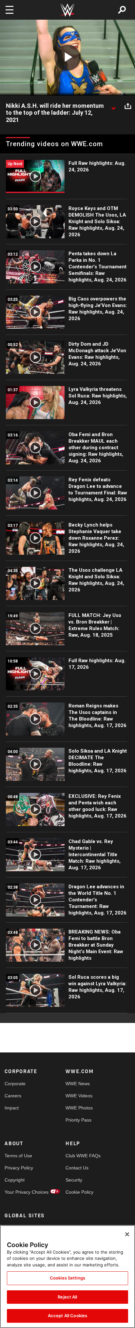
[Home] (67, 10)
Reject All (67, 1296)
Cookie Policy (79, 1192)
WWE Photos (79, 1107)
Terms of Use (18, 1155)
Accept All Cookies (67, 1315)
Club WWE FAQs (81, 1155)
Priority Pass (78, 1120)
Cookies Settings (67, 1277)
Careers (13, 1095)
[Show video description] (113, 106)
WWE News (78, 1083)
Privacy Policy (19, 1167)
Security (74, 1180)
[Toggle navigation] (9, 10)
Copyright (15, 1180)
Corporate (15, 1083)
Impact (12, 1107)
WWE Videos (79, 1095)
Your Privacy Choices (20, 1192)
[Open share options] (128, 106)
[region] (67, 1276)
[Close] (127, 1234)
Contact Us (77, 1167)
